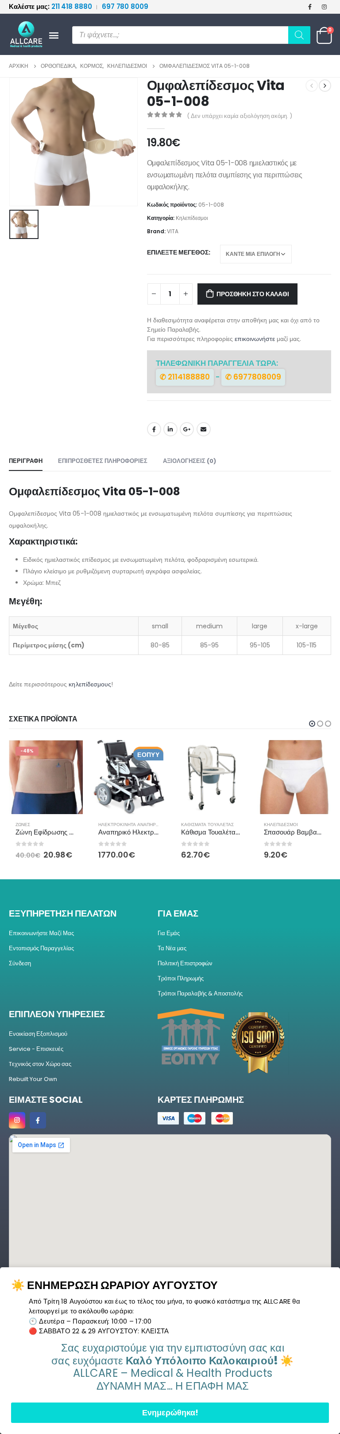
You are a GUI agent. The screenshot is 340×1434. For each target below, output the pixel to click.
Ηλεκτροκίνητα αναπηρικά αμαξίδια (142, 824)
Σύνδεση (20, 963)
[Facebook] (310, 6)
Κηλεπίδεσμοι (192, 218)
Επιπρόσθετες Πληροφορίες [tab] (102, 461)
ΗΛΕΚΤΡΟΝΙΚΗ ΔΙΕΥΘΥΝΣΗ (204, 429)
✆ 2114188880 (185, 377)
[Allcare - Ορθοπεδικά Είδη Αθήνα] (22, 34)
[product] (129, 777)
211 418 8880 (51, 6)
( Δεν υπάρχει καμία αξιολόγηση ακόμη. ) (239, 116)
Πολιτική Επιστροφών (185, 963)
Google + (187, 429)
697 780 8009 (125, 6)
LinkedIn (170, 429)
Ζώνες (22, 824)
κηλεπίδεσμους (90, 684)
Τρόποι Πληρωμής (181, 978)
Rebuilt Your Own (33, 1079)
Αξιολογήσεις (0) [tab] (189, 461)
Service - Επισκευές (36, 1049)
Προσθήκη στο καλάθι (252, 294)
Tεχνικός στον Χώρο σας (40, 1064)
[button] (312, 723)
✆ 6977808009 (253, 377)
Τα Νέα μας (172, 948)
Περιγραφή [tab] (25, 461)
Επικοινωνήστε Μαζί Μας (41, 933)
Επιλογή (68, 755)
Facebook (154, 429)
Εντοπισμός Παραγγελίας (41, 948)
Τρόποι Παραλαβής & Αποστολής (200, 993)
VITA (172, 231)
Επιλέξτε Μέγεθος (178, 252)
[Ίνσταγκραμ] (324, 6)
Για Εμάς (169, 933)
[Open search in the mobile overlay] (191, 35)
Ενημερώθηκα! (170, 1412)
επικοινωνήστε (255, 338)
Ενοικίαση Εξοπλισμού (38, 1034)
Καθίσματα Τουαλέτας (207, 824)
